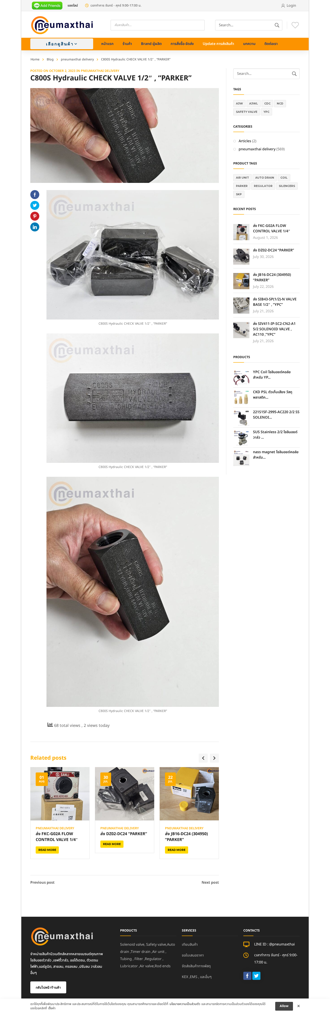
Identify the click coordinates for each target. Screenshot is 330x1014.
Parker (242, 186)
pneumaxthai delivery (77, 59)
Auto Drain (264, 177)
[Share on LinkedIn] (34, 226)
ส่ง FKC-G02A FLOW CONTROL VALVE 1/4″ (57, 837)
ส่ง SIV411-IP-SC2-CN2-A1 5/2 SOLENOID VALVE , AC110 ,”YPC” (274, 329)
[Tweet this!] (34, 205)
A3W (239, 103)
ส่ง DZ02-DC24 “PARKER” (123, 834)
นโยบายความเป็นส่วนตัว (184, 1004)
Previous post (42, 882)
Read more (47, 850)
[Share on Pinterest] (34, 216)
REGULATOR (263, 186)
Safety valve (246, 111)
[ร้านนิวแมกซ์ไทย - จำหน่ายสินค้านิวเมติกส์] (62, 25)
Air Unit (242, 177)
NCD (280, 103)
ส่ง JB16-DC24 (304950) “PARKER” (186, 837)
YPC (266, 111)
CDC (267, 103)
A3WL (253, 103)
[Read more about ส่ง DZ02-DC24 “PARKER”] (124, 794)
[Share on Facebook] (34, 194)
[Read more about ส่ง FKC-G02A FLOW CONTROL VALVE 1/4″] (60, 794)
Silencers (287, 186)
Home (35, 59)
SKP (239, 194)
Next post (210, 882)
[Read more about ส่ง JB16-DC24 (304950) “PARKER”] (189, 794)
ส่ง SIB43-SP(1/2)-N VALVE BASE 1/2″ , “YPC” (275, 302)
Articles (245, 141)
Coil (284, 177)
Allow (284, 1006)
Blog (50, 59)
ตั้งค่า (51, 1008)
